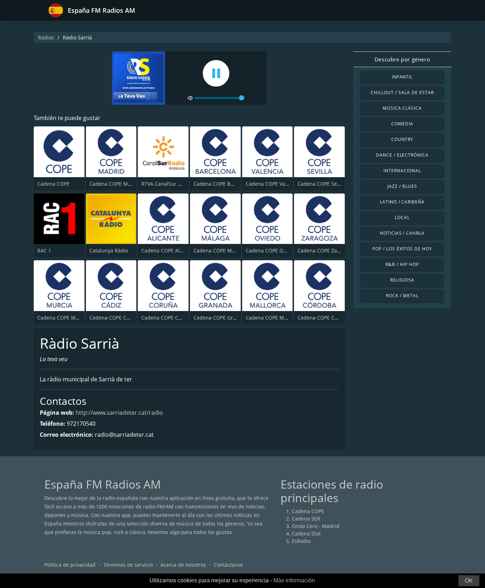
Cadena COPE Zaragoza (325, 250)
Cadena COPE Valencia (272, 183)
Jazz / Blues (402, 186)
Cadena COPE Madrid (115, 183)
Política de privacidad (70, 564)
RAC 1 (44, 250)
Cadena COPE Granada (221, 317)
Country (402, 139)
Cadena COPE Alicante (167, 250)
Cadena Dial (306, 533)
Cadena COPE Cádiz (112, 317)
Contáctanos (228, 564)
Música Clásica (402, 108)
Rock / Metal (402, 296)
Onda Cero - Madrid (315, 526)
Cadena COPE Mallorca (273, 317)
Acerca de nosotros (183, 564)
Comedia (402, 124)
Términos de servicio (128, 564)
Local (402, 217)
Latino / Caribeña (402, 202)
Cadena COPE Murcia (62, 317)
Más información (294, 580)
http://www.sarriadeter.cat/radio (119, 412)
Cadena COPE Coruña (166, 317)
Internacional (402, 171)
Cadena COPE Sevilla (322, 183)
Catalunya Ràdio (108, 250)
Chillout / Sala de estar (402, 92)
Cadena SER (306, 518)
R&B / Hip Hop (402, 264)
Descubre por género (402, 59)
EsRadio (301, 541)
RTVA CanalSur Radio (166, 183)
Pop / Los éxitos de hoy (402, 249)
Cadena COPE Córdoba (325, 317)
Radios (46, 37)
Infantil (402, 77)
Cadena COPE (53, 183)
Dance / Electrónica (402, 155)
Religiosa (402, 280)
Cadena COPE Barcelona (222, 183)
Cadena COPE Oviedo (271, 250)
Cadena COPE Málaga (219, 250)
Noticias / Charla (402, 233)
